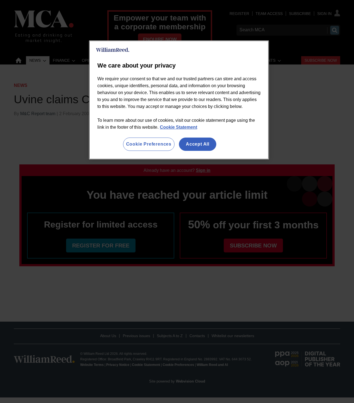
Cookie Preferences (148, 144)
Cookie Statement (178, 127)
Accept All (197, 144)
